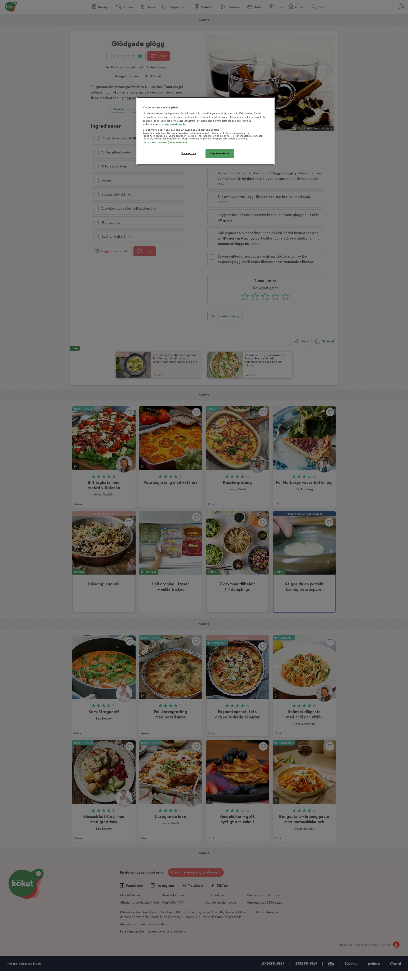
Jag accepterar (220, 153)
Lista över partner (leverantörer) (165, 142)
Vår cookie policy (176, 124)
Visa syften (188, 153)
